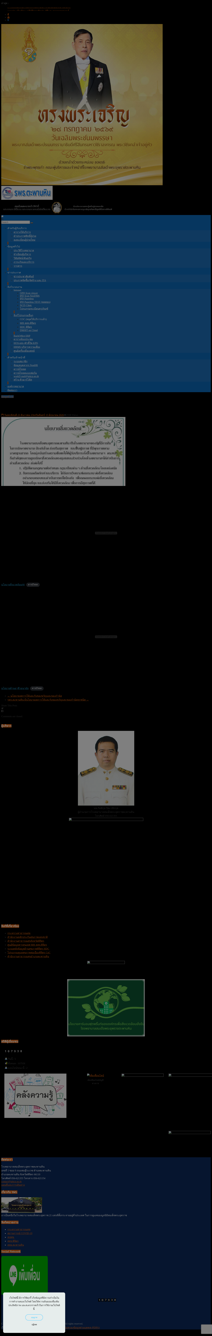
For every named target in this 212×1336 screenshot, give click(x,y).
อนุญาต (34, 1317)
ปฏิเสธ (34, 1324)
